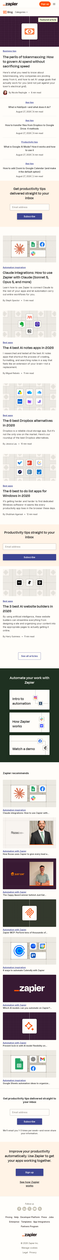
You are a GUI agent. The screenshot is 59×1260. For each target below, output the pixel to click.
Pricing (8, 1217)
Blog (10, 12)
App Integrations (41, 1222)
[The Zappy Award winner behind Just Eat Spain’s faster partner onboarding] (29, 873)
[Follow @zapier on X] (29, 1209)
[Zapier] (10, 4)
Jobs (51, 1217)
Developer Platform (30, 1217)
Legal (25, 1252)
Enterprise (14, 1222)
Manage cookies (30, 1248)
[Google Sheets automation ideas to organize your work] (29, 1064)
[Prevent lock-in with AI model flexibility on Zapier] (29, 1026)
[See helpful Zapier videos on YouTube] (35, 1209)
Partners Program (29, 1226)
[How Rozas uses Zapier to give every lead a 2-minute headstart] (29, 832)
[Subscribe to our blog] (40, 1209)
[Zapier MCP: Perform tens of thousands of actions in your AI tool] (29, 913)
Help (16, 1217)
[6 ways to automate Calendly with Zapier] (29, 950)
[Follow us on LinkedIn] (24, 1209)
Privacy (33, 1252)
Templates (26, 1222)
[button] (29, 216)
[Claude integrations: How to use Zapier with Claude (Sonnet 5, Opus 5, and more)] (29, 793)
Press (44, 1217)
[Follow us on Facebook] (19, 1209)
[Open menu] (54, 4)
